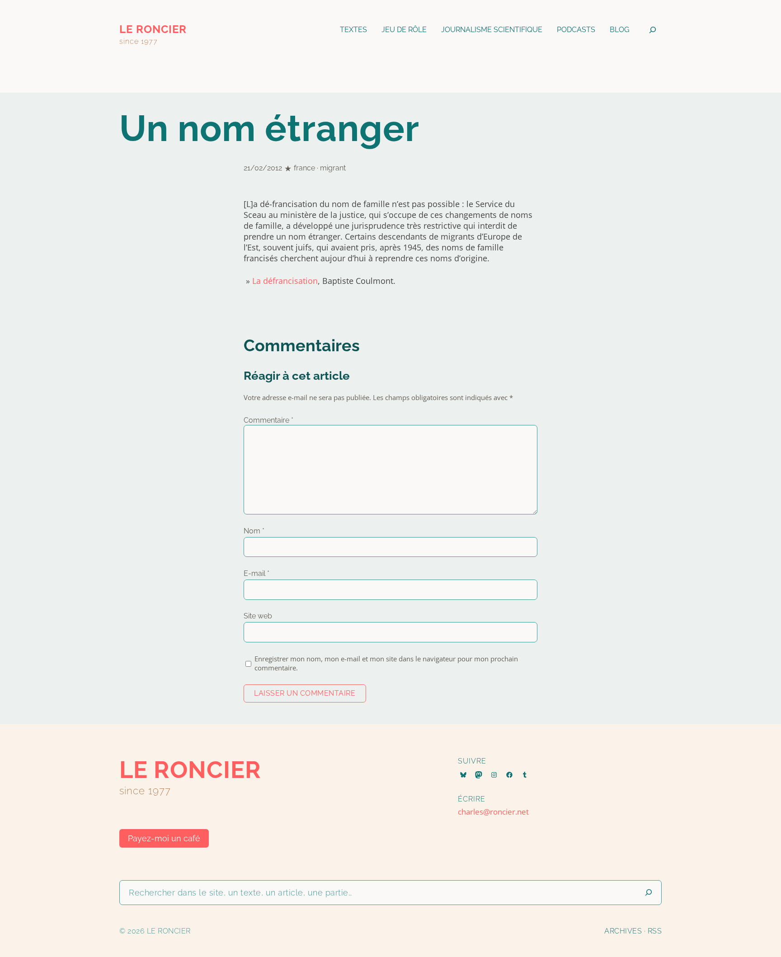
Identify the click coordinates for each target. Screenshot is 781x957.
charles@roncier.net (493, 811)
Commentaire (268, 420)
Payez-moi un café (164, 838)
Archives (623, 931)
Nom (254, 531)
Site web (258, 616)
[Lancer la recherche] (648, 893)
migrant (333, 168)
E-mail (256, 573)
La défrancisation (285, 280)
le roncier (153, 29)
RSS (655, 931)
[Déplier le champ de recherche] (653, 30)
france (304, 168)
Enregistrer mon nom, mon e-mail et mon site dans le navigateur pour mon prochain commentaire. (386, 663)
